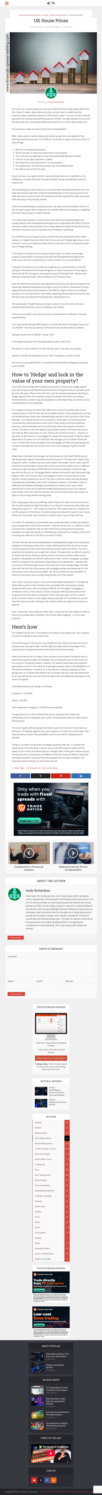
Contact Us (93, 1492)
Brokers (52, 1087)
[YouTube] (34, 1480)
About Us (52, 1492)
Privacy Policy (73, 1492)
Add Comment (36, 27)
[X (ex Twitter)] (41, 1480)
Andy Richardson (53, 27)
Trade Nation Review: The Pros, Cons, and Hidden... (57, 1092)
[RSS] (53, 1480)
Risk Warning (62, 1492)
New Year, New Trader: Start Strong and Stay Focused (56, 1401)
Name (11, 981)
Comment (12, 956)
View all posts (15, 937)
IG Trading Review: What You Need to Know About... (57, 1388)
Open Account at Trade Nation (51, 1058)
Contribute (84, 1492)
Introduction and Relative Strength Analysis (57, 1413)
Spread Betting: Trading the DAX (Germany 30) (56, 1424)
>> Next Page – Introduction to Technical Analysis (35, 768)
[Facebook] (47, 1480)
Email (40, 981)
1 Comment (50, 1406)
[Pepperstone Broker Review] (42, 1103)
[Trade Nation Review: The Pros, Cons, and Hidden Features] (42, 1091)
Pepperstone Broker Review (58, 1103)
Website (69, 981)
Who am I (44, 1492)
